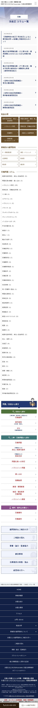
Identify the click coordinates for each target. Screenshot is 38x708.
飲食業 (22, 158)
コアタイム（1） (7, 199)
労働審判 (9, 133)
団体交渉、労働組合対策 (27, 126)
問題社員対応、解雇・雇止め (27, 119)
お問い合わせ (19, 619)
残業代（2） (6, 330)
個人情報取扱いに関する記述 (19, 661)
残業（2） (5, 325)
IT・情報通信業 (6, 152)
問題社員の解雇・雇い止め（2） (12, 180)
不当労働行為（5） (8, 226)
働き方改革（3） (7, 239)
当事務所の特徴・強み (19, 562)
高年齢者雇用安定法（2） (10, 393)
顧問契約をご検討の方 (19, 529)
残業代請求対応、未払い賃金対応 (9, 119)
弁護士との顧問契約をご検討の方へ (19, 637)
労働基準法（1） (7, 248)
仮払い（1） (6, 235)
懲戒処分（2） (7, 312)
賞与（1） (5, 366)
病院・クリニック (25, 152)
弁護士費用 (19, 607)
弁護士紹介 (19, 601)
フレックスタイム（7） (10, 217)
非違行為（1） (7, 384)
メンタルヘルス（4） (9, 221)
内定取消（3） (7, 244)
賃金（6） (5, 361)
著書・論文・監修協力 (19, 546)
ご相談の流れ (19, 538)
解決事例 (19, 554)
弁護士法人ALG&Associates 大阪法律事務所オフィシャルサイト (19, 669)
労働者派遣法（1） (8, 280)
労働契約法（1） (7, 257)
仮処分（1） (6, 230)
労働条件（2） (7, 271)
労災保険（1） (7, 285)
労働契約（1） (7, 253)
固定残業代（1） (7, 303)
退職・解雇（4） (7, 370)
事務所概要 (19, 595)
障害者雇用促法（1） (9, 380)
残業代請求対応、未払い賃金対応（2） (15, 334)
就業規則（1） (7, 307)
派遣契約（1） (7, 348)
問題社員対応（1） (8, 294)
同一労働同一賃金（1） (10, 289)
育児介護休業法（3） (9, 357)
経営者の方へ (19, 570)
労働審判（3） (7, 262)
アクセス (19, 613)
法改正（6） (6, 343)
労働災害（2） (7, 275)
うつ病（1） (6, 194)
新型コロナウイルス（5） (10, 316)
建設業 (22, 164)
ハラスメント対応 (9, 126)
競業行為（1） (7, 352)
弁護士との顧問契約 (28, 133)
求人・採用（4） (7, 339)
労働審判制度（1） (8, 266)
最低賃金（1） (7, 321)
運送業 (4, 164)
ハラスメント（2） (8, 203)
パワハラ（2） (7, 208)
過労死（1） (6, 375)
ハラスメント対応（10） (10, 185)
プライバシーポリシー (19, 655)
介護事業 (5, 158)
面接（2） (5, 389)
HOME (19, 589)
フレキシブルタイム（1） (10, 212)
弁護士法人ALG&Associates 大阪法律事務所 (21, 696)
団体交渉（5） (7, 298)
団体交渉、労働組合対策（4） (12, 189)
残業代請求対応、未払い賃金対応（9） (15, 176)
